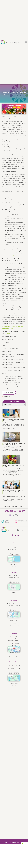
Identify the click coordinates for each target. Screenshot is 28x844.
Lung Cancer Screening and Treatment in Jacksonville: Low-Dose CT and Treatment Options (13, 492)
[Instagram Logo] (12, 535)
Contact (22, 506)
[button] (26, 42)
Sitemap (21, 842)
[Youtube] (18, 535)
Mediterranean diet (9, 256)
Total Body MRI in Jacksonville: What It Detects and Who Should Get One (14, 444)
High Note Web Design (14, 842)
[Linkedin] (15, 535)
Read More (7, 506)
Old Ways (7, 333)
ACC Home (15, 506)
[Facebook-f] (10, 535)
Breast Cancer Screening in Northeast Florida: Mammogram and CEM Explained (14, 420)
